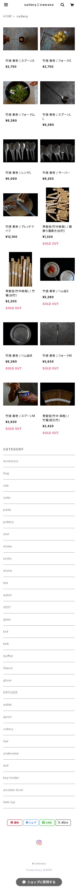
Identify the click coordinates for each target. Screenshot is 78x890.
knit (5, 631)
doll (6, 765)
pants (7, 509)
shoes (7, 546)
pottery (8, 522)
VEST (7, 607)
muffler (8, 656)
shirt (6, 534)
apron (7, 716)
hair (6, 741)
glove (7, 680)
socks (7, 558)
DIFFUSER (10, 692)
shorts (7, 570)
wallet (7, 704)
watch (7, 595)
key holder (11, 777)
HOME (7, 16)
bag (6, 473)
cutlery (8, 729)
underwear (11, 753)
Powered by (34, 869)
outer (7, 497)
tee (5, 582)
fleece (8, 668)
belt (6, 643)
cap (6, 485)
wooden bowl (13, 790)
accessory (10, 461)
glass (7, 619)
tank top (9, 802)
